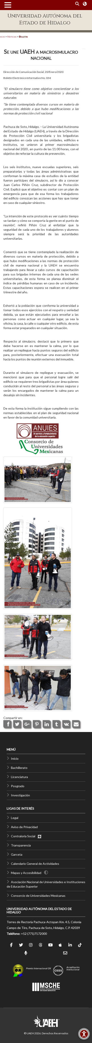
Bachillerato (19, 768)
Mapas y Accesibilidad (26, 873)
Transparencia (21, 845)
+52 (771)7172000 (34, 933)
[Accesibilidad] (84, 1034)
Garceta (16, 854)
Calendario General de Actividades (35, 863)
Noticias (12, 36)
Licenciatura (19, 777)
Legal (14, 818)
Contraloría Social (24, 836)
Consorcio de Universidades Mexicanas (38, 895)
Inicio (15, 758)
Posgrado (17, 786)
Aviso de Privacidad (24, 827)
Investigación (20, 795)
